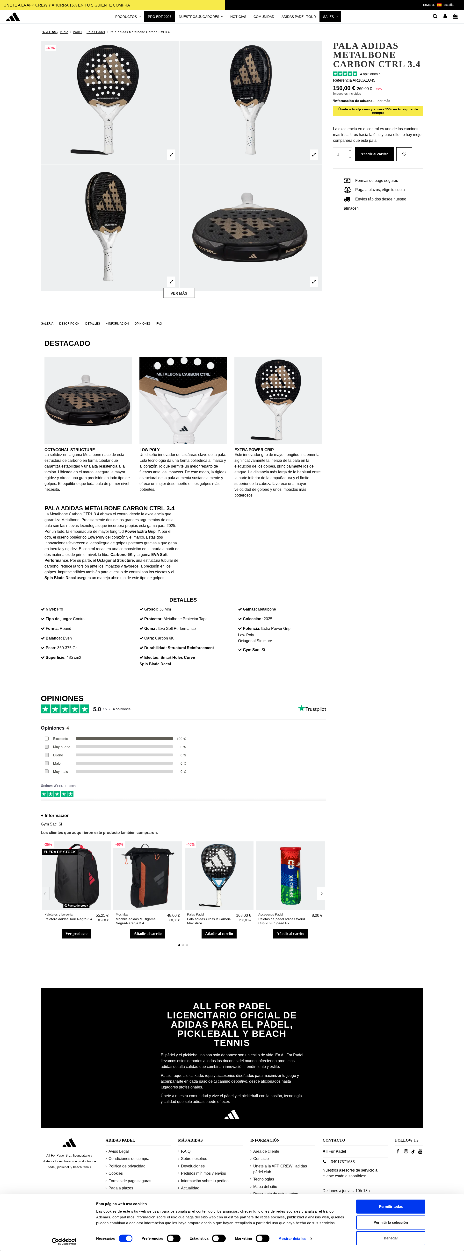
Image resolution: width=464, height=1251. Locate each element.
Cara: (149, 638)
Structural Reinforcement (191, 648)
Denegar (391, 1238)
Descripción (69, 323)
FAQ (159, 323)
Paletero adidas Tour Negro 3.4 (68, 919)
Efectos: (152, 657)
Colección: (253, 619)
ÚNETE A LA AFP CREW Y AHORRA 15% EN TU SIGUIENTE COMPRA (67, 5)
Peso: (51, 648)
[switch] (174, 1238)
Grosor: (151, 609)
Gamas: (250, 609)
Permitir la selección (391, 1222)
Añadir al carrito (148, 933)
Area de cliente (266, 1151)
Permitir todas (391, 1206)
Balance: (54, 638)
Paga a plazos (121, 1188)
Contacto (261, 1159)
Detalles (92, 323)
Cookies (116, 1173)
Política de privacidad (127, 1166)
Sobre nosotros (194, 1159)
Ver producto (76, 933)
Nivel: (51, 609)
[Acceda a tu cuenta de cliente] (445, 17)
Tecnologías (263, 1179)
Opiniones (143, 323)
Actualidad (190, 1188)
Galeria (47, 323)
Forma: (52, 628)
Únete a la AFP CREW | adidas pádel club (280, 1169)
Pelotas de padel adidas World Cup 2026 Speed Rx (281, 921)
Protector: (153, 619)
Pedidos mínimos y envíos (203, 1173)
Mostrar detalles (292, 1239)
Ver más (179, 293)
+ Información (117, 323)
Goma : (150, 628)
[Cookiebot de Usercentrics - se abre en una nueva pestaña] (64, 1241)
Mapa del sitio (265, 1187)
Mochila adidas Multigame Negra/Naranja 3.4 (136, 921)
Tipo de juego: (59, 619)
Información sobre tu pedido (205, 1181)
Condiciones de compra (129, 1159)
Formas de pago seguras (130, 1181)
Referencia (342, 80)
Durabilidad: (155, 648)
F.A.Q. (186, 1151)
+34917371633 (342, 1162)
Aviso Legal (119, 1151)
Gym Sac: (252, 650)
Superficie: (55, 657)
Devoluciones (193, 1166)
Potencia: (251, 628)
